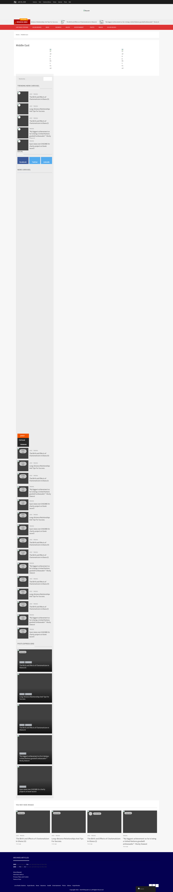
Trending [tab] (23, 444)
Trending (35, 94)
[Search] (157, 27)
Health (68, 27)
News (47, 27)
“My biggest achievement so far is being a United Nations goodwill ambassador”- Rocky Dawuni (118, 22)
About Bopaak (17, 872)
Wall (70, 2)
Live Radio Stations (22, 27)
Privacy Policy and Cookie (21, 877)
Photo (65, 2)
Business (58, 27)
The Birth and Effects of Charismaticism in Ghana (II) (39, 98)
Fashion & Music (47, 2)
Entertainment (79, 27)
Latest (30, 94)
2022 (14, 864)
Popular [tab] (22, 440)
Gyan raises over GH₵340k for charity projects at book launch (39, 146)
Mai (27, 864)
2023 (14, 867)
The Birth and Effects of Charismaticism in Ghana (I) (66, 22)
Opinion (60, 2)
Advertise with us (18, 874)
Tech (40, 2)
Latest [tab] (22, 436)
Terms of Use (17, 879)
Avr (25, 867)
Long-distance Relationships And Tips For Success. (39, 110)
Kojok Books (37, 27)
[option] (34, 96)
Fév (20, 867)
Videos (54, 2)
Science (35, 2)
